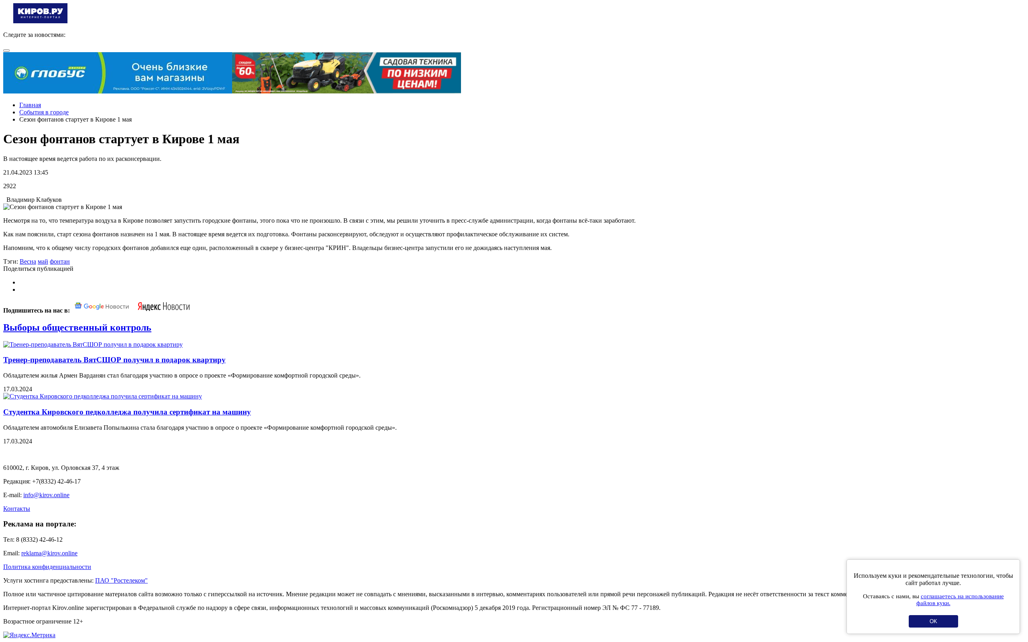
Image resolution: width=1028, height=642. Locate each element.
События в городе (44, 112)
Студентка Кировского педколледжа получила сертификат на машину (127, 412)
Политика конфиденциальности (47, 566)
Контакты (16, 508)
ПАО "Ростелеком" (121, 580)
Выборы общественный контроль (77, 327)
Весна (28, 261)
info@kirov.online (46, 495)
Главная (30, 105)
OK (933, 621)
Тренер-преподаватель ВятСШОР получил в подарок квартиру (114, 360)
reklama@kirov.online (49, 553)
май (43, 261)
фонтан (60, 261)
